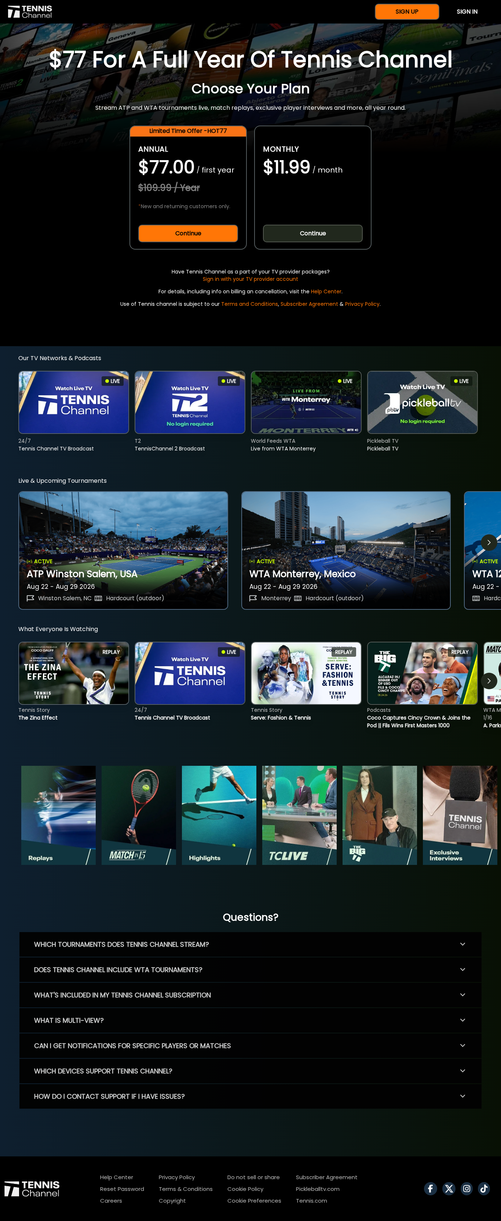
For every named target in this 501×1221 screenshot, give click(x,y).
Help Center (326, 291)
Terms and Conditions (249, 304)
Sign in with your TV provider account (250, 279)
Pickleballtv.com (318, 1189)
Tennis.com (311, 1200)
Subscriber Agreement (309, 304)
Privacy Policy (362, 304)
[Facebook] (432, 1188)
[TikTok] (486, 1188)
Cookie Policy (245, 1189)
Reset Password (122, 1189)
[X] (450, 1188)
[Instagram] (468, 1188)
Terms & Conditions (186, 1189)
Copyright (172, 1200)
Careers (111, 1200)
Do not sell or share (253, 1177)
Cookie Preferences (254, 1200)
